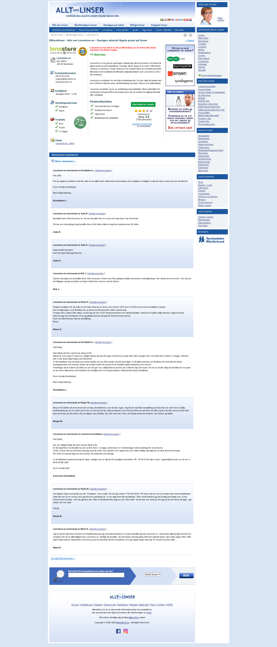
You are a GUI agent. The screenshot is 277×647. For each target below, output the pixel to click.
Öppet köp (143, 605)
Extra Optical (203, 58)
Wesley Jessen (204, 205)
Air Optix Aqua (204, 95)
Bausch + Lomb (205, 185)
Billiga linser (137, 25)
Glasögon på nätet (113, 25)
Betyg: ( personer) (144, 118)
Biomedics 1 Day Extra (208, 104)
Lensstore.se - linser (65, 143)
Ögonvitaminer (204, 223)
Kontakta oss (86, 605)
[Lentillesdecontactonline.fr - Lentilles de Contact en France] (176, 20)
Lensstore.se (59, 170)
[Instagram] (190, 35)
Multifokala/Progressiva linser (210, 150)
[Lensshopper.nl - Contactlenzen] (190, 20)
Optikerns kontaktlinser (63, 29)
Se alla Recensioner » (63, 558)
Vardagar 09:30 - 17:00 (66, 94)
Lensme (201, 55)
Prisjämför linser (143, 104)
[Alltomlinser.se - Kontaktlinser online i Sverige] (161, 20)
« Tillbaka (190, 40)
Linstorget (202, 64)
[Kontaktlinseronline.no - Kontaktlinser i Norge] (187, 20)
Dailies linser (203, 165)
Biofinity (201, 98)
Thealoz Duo (203, 121)
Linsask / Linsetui (205, 217)
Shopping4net (204, 52)
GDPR (170, 605)
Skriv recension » (65, 161)
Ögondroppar (204, 220)
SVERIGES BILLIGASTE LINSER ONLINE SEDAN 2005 (92, 16)
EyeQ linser (203, 167)
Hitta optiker (122, 29)
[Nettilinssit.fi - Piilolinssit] (179, 20)
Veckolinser (203, 141)
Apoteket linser (204, 159)
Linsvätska (107, 29)
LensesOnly (203, 61)
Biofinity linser (204, 162)
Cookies (161, 605)
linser (149, 612)
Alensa (201, 50)
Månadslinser (204, 138)
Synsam (201, 67)
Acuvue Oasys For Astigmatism (211, 92)
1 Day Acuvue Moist (206, 86)
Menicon (202, 199)
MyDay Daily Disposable (208, 115)
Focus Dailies (204, 112)
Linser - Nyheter (163, 29)
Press (153, 605)
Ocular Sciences (205, 202)
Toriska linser (203, 147)
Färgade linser (159, 25)
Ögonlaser (147, 29)
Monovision (203, 153)
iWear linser (203, 170)
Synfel (135, 29)
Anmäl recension (103, 170)
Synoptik (202, 70)
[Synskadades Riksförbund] (211, 242)
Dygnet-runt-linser (205, 144)
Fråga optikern (220, 19)
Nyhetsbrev (122, 605)
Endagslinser (204, 136)
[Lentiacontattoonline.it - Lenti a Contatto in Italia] (183, 20)
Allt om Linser (60, 25)
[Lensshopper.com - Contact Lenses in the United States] (172, 20)
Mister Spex (100, 54)
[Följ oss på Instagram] (125, 633)
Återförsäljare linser (85, 25)
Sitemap (133, 605)
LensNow (202, 47)
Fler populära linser (206, 124)
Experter (98, 605)
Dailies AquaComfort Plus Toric (211, 110)
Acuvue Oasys (204, 89)
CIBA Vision (203, 188)
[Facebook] (185, 35)
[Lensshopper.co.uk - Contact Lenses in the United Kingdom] (165, 20)
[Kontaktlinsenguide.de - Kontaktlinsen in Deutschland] (169, 20)
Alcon (200, 182)
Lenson (201, 35)
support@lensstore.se (66, 79)
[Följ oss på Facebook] (119, 633)
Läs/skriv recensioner (142, 124)
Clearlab (201, 191)
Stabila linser (203, 156)
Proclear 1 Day (204, 118)
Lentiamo (202, 44)
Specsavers (203, 41)
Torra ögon (203, 225)
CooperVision (204, 194)
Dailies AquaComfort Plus (209, 107)
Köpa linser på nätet (89, 29)
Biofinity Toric (204, 101)
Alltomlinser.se (122, 622)
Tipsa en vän (110, 605)
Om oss (75, 605)
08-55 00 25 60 (62, 76)
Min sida (179, 29)
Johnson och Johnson (208, 196)
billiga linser (134, 617)
